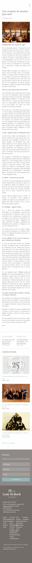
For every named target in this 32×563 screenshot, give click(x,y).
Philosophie (6, 519)
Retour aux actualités (8, 443)
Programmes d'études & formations (13, 532)
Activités (12, 517)
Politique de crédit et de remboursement (13, 548)
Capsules (25, 517)
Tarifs (4, 527)
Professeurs (6, 521)
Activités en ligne (12, 528)
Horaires (5, 525)
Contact (25, 521)
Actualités (26, 519)
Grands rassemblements (14, 537)
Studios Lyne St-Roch (9, 502)
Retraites (12, 519)
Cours (4, 523)
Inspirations (19, 521)
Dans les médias (18, 533)
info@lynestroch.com (9, 512)
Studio (5, 517)
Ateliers (12, 521)
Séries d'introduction (14, 524)
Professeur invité (19, 528)
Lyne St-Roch (18, 518)
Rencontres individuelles (20, 524)
